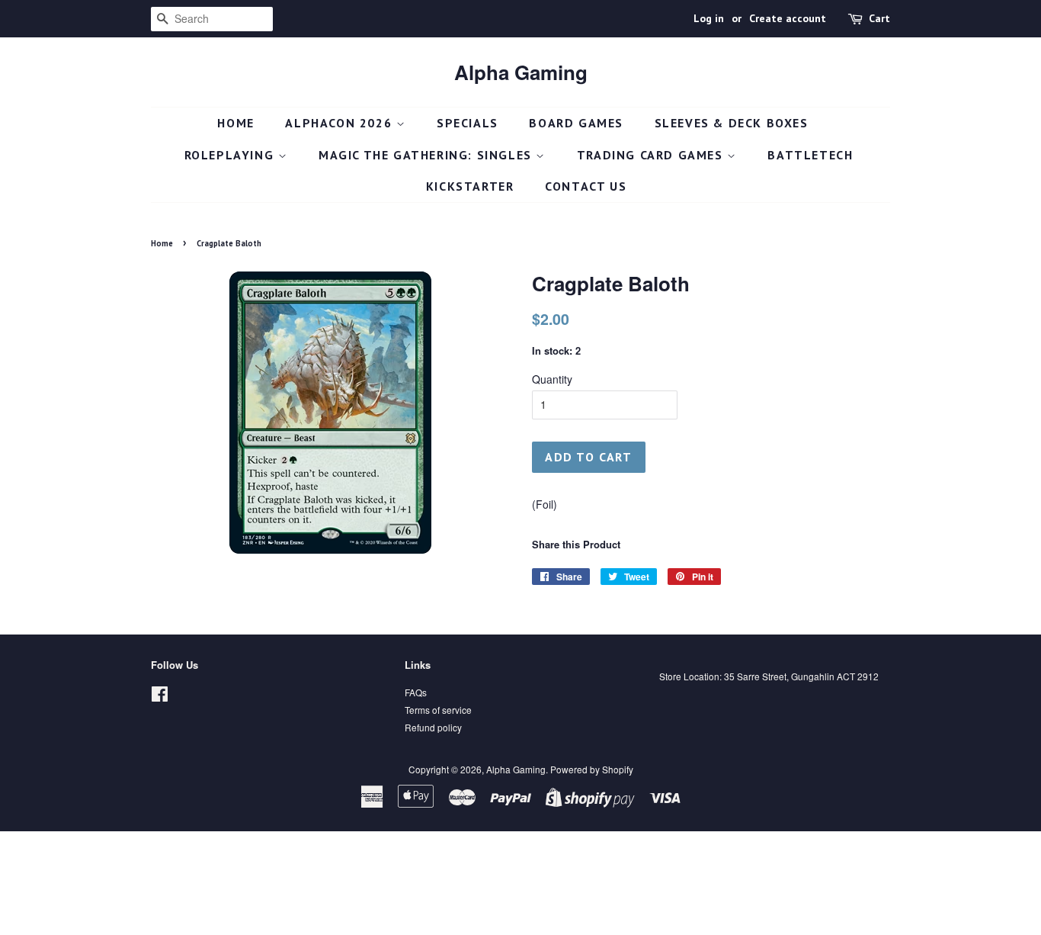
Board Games (576, 122)
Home (235, 122)
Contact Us (585, 186)
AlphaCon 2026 (340, 122)
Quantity (552, 379)
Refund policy (433, 727)
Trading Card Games (652, 154)
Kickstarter (470, 186)
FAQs (416, 692)
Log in (708, 18)
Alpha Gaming (521, 72)
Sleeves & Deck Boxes (732, 122)
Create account (787, 18)
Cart (879, 18)
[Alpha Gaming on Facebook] (159, 696)
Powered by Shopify (591, 769)
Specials (467, 122)
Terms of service (438, 709)
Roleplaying (231, 154)
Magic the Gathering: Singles (427, 154)
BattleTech (810, 154)
